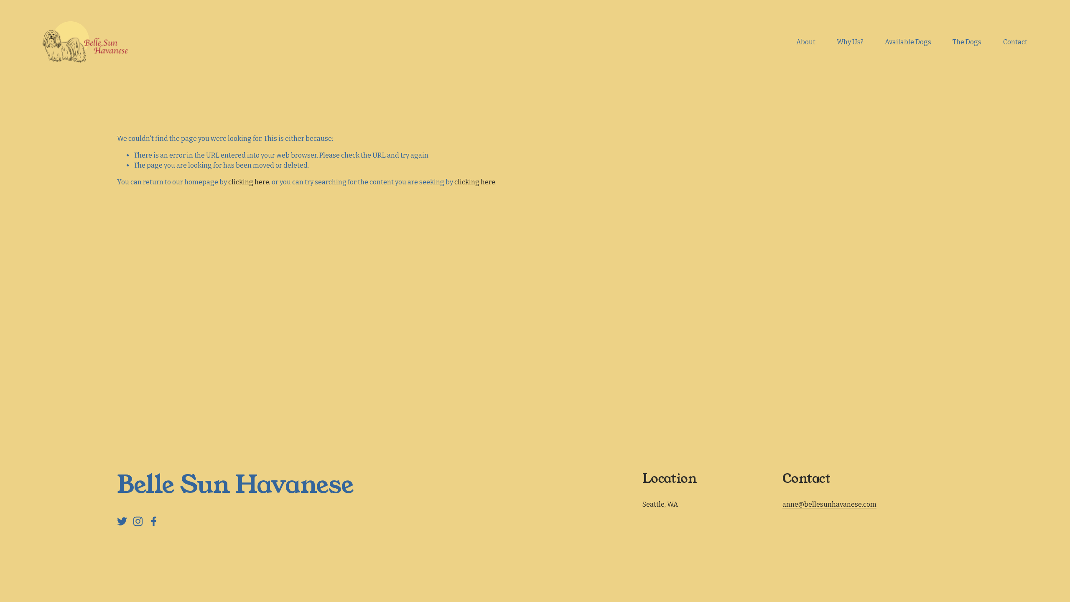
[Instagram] (138, 521)
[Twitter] (122, 521)
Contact (1015, 42)
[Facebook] (154, 521)
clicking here (248, 182)
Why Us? (850, 42)
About (805, 42)
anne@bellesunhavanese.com (829, 504)
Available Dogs (908, 42)
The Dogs (967, 42)
